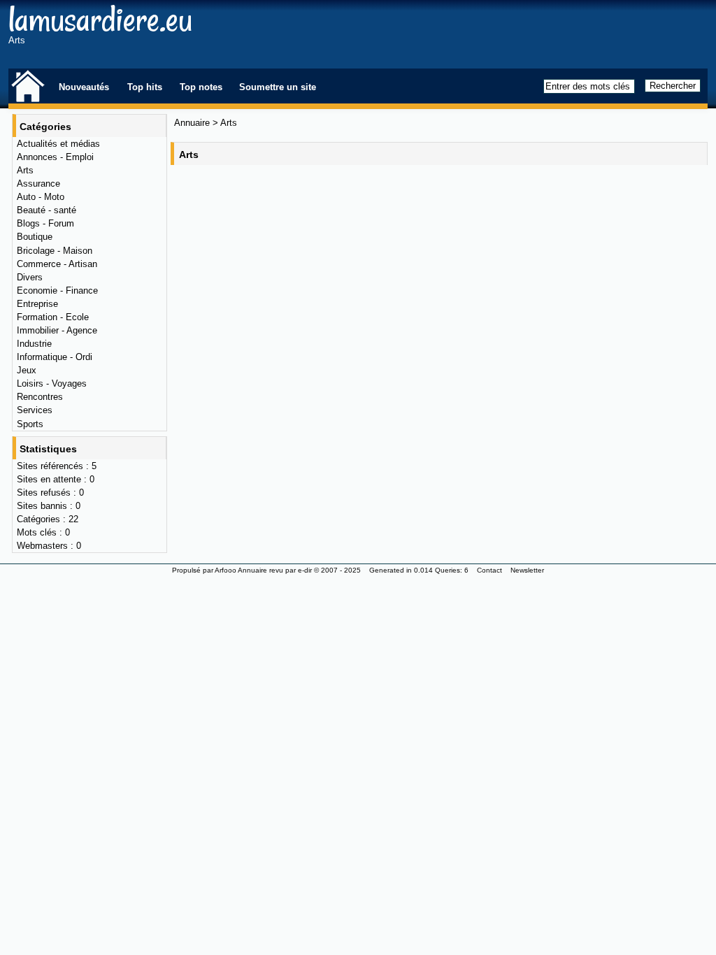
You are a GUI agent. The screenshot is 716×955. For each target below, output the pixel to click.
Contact (489, 570)
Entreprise (37, 304)
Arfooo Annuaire (241, 570)
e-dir (305, 570)
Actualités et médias (58, 143)
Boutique (34, 236)
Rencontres (40, 397)
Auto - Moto (40, 197)
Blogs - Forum (45, 223)
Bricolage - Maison (54, 250)
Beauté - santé (46, 210)
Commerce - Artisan (57, 264)
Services (34, 410)
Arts (25, 170)
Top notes (201, 87)
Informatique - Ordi (54, 357)
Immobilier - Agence (57, 330)
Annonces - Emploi (55, 157)
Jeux (26, 370)
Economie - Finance (57, 290)
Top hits (144, 87)
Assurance (38, 183)
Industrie (34, 343)
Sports (30, 424)
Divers (30, 277)
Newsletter (527, 570)
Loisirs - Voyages (52, 383)
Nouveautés (84, 87)
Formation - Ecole (53, 317)
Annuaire (192, 122)
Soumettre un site (277, 87)
